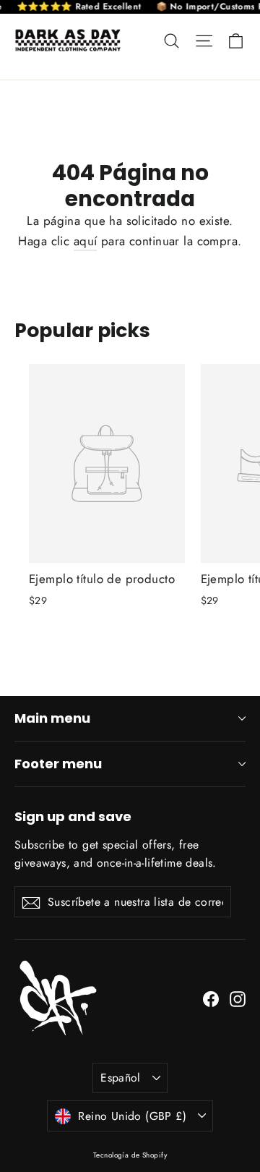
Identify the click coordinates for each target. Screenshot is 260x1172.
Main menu (52, 718)
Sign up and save (72, 816)
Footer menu (58, 764)
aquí (86, 241)
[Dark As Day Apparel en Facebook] (211, 998)
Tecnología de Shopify (130, 1155)
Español (120, 1077)
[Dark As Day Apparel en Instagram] (238, 998)
